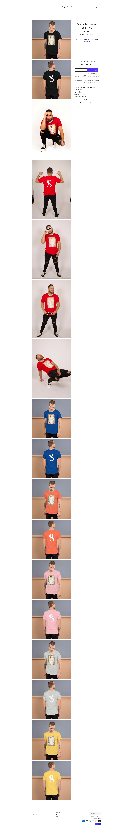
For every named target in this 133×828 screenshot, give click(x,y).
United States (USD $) (94, 813)
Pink (93, 50)
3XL (82, 64)
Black (79, 47)
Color (87, 45)
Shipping (82, 34)
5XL (91, 64)
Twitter (58, 814)
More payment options (92, 73)
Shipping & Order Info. (37, 814)
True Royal (92, 47)
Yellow (93, 53)
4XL (87, 64)
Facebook (59, 812)
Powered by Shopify (96, 818)
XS (78, 61)
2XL (95, 61)
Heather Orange (84, 50)
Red (85, 47)
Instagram (59, 816)
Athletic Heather (83, 53)
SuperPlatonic (98, 816)
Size (87, 58)
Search (33, 812)
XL (91, 61)
